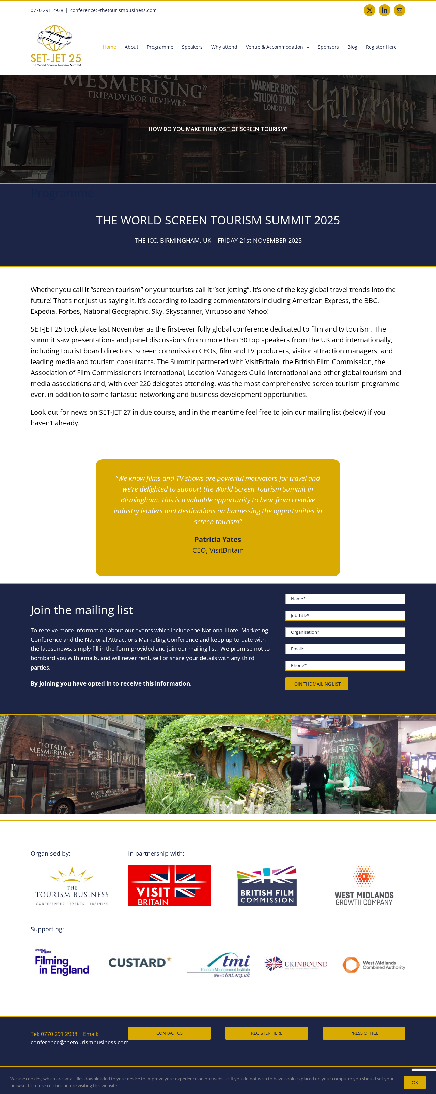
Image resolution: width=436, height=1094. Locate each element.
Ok (415, 1082)
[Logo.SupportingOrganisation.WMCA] (373, 958)
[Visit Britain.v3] (169, 867)
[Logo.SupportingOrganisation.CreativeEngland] (62, 942)
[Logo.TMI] (218, 954)
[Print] (140, 958)
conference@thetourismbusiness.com (113, 10)
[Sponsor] (72, 867)
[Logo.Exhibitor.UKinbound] (295, 958)
